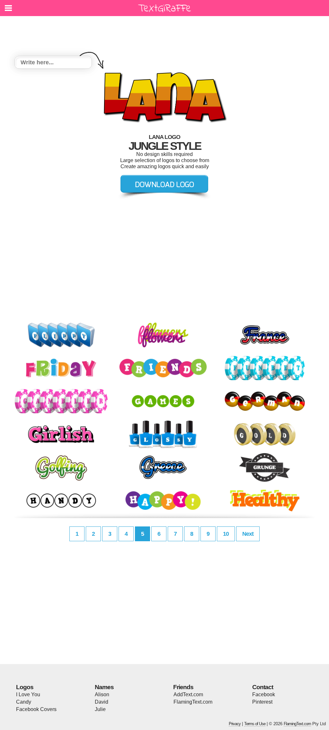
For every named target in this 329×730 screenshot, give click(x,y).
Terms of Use (254, 723)
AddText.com (188, 694)
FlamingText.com (192, 702)
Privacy (235, 723)
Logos (24, 687)
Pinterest (262, 702)
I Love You (28, 694)
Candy (23, 702)
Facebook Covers (36, 709)
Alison (102, 694)
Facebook (263, 694)
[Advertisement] (166, 32)
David (101, 702)
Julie (100, 709)
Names (104, 687)
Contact (262, 687)
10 (226, 534)
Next (247, 534)
